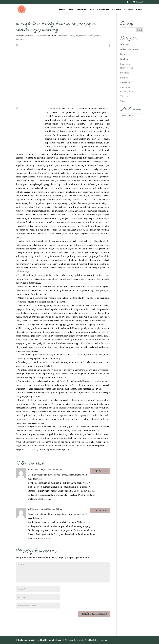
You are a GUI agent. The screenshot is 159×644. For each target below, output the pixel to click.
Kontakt (139, 9)
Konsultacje (82, 9)
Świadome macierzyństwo (89, 35)
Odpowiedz (100, 471)
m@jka (31, 469)
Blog (92, 9)
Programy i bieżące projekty (109, 9)
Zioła (122, 101)
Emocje (123, 53)
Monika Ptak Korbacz (38, 35)
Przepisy (124, 77)
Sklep (71, 9)
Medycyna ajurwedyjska (68, 35)
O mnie (62, 9)
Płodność (124, 72)
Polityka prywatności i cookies (30, 640)
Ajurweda (124, 43)
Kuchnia (124, 58)
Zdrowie (124, 96)
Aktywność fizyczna (129, 48)
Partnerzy (128, 9)
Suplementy (126, 82)
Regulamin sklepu (53, 640)
